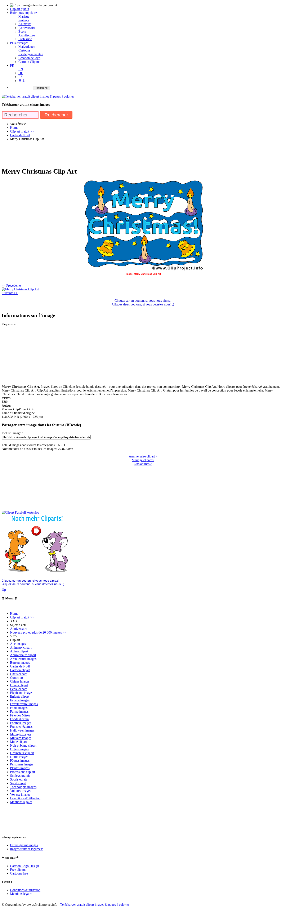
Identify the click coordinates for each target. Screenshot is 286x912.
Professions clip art (22, 772)
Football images (20, 723)
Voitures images (20, 790)
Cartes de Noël (20, 666)
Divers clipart (19, 685)
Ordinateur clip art (22, 753)
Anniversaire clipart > (143, 456)
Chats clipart (18, 674)
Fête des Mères (20, 715)
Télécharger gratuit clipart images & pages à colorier (94, 904)
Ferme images (19, 711)
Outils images (19, 757)
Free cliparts (18, 869)
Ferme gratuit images (24, 845)
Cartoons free (19, 873)
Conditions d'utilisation (25, 798)
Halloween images (22, 730)
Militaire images (20, 738)
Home (14, 613)
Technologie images (23, 787)
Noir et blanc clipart (23, 745)
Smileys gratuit (20, 775)
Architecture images (23, 659)
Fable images (18, 708)
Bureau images (20, 662)
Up (4, 589)
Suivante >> (10, 293)
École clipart (18, 689)
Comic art (16, 677)
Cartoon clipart (20, 670)
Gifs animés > (143, 464)
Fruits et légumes (21, 726)
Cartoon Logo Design (24, 866)
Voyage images (20, 794)
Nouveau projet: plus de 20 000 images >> (38, 632)
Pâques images (20, 760)
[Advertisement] (78, 153)
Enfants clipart (19, 696)
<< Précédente (11, 285)
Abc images (18, 643)
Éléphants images (21, 692)
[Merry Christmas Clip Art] (20, 289)
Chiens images (19, 681)
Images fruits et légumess (26, 849)
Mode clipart (18, 741)
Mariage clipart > (143, 460)
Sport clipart (18, 783)
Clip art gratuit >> (22, 617)
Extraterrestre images (24, 704)
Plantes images (20, 768)
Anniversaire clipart (23, 655)
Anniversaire (18, 628)
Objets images (19, 749)
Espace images (20, 700)
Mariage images (20, 734)
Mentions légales (21, 802)
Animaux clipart (20, 647)
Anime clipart (19, 651)
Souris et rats (18, 779)
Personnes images (21, 764)
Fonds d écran (19, 719)
